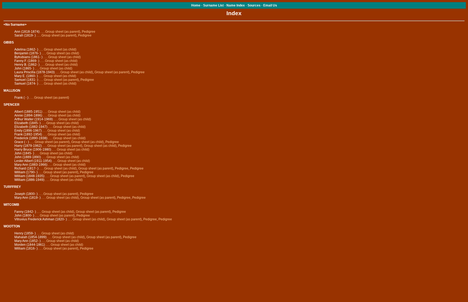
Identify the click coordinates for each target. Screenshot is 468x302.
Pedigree (88, 32)
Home (195, 5)
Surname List (213, 5)
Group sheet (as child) (60, 49)
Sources (254, 5)
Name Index (235, 5)
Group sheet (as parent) (62, 32)
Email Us (270, 5)
